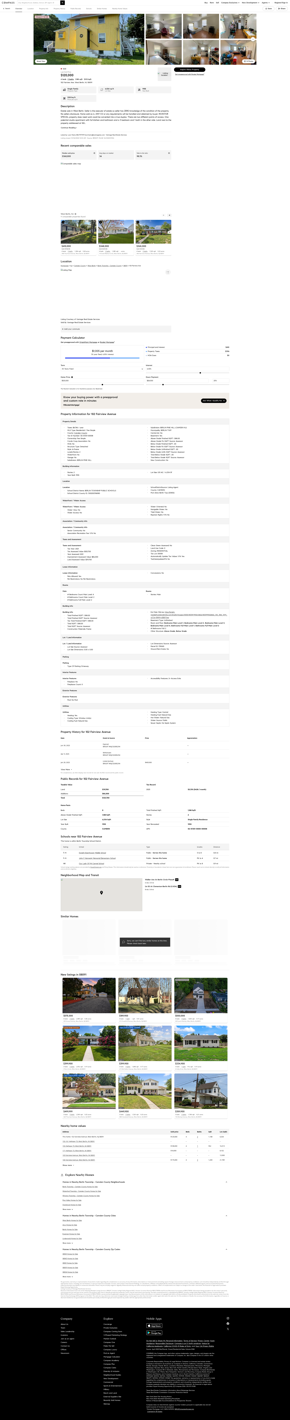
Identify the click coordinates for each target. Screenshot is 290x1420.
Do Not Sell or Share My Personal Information (164, 1341)
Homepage (65, 266)
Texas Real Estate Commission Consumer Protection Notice (167, 1392)
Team (63, 1328)
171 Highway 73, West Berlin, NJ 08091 (77, 1150)
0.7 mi (215, 858)
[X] (228, 1328)
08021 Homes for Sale (70, 1263)
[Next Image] (93, 232)
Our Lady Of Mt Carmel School (91, 863)
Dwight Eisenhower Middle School (92, 853)
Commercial (108, 1382)
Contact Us (65, 1346)
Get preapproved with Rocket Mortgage (189, 74)
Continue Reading (68, 128)
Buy (206, 3)
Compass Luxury (110, 1349)
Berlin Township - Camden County (110, 266)
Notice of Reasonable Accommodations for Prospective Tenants (168, 1401)
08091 (90, 82)
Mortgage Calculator (112, 1357)
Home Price (65, 377)
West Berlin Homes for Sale (72, 1220)
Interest (149, 365)
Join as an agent (67, 1339)
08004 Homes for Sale (70, 1272)
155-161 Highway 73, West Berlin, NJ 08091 (79, 1141)
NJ (71, 266)
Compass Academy (111, 1360)
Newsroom (65, 1353)
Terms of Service (190, 1341)
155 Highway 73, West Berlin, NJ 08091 (77, 1146)
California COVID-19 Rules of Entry (177, 1346)
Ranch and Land (110, 1393)
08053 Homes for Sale (70, 1254)
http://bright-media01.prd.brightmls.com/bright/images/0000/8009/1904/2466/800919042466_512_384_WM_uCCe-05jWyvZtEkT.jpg (189, 615)
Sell (217, 3)
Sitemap (107, 1404)
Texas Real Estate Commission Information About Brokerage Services (170, 1390)
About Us (64, 1324)
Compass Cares (110, 1368)
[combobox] (38, 3)
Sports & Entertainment (113, 1386)
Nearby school (159, 863)
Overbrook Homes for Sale (72, 1205)
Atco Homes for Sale (70, 1225)
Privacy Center (203, 1341)
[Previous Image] (63, 232)
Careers (64, 1342)
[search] (62, 2)
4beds (63, 79)
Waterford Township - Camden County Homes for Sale (82, 1191)
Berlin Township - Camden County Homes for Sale (80, 1187)
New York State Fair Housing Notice (159, 1397)
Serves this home (160, 853)
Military (106, 1389)
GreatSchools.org (95, 867)
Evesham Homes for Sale (71, 1234)
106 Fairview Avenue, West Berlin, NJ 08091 (79, 1160)
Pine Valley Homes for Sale (72, 1200)
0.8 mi (215, 853)
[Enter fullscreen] (167, 272)
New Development (111, 1378)
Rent (212, 3)
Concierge (108, 1324)
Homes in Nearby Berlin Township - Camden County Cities (89, 1215)
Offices (63, 1349)
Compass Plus (109, 1364)
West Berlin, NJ (81, 82)
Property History (59, 9)
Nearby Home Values (119, 9)
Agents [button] (265, 3)
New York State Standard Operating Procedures (163, 1399)
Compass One (109, 1342)
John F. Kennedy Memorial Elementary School (97, 858)
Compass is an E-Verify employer (187, 1343)
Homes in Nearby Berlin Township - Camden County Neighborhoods (94, 1182)
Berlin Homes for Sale (70, 1229)
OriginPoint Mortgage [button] (88, 342)
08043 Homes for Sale (70, 1259)
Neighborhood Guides (112, 1375)
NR (64, 863)
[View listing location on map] (164, 74)
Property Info (43, 9)
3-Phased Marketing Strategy (115, 1335)
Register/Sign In (281, 3)
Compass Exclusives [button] (229, 3)
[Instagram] (228, 1317)
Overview (18, 9)
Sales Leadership (67, 1331)
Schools (89, 9)
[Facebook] (228, 1323)
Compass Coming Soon (113, 1331)
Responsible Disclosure (165, 1343)
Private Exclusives (110, 1328)
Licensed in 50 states (154, 1412)
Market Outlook (110, 1339)
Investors (64, 1335)
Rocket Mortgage (107, 342)
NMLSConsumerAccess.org (184, 1409)
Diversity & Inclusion (111, 1371)
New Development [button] (249, 3)
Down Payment (152, 377)
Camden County (80, 266)
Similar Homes (102, 9)
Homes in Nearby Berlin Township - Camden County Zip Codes (91, 1249)
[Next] (253, 39)
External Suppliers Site (112, 1397)
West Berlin (92, 266)
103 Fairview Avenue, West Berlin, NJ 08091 (79, 1155)
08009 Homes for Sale (70, 1268)
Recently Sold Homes (112, 1400)
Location (31, 9)
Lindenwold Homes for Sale (72, 1238)
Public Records (76, 9)
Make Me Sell (109, 1346)
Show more (67, 1209)
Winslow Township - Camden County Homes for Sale (81, 1196)
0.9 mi (215, 863)
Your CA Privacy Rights (205, 1346)
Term (63, 365)
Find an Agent (109, 1353)
